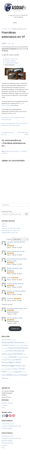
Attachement (8, 342)
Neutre (18, 359)
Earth (9, 278)
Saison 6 (4, 226)
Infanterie (17, 353)
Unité (9, 374)
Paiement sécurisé (7, 403)
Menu (15, 22)
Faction (3, 351)
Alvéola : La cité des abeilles (16, 291)
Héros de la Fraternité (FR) (16, 251)
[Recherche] (26, 214)
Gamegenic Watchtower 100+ (17, 308)
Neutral (13, 360)
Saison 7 (4, 224)
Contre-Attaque (24, 345)
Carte (26, 342)
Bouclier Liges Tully (11, 59)
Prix (6, 369)
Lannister (12, 357)
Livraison (4, 405)
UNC (3, 375)
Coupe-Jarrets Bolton (11, 63)
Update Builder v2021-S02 (10, 232)
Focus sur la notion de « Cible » (11, 228)
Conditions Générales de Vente (11, 426)
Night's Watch (15, 362)
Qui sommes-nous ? (8, 424)
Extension (24, 348)
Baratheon (19, 342)
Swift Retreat (10, 372)
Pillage (3, 369)
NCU (9, 360)
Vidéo (7, 378)
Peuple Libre (20, 365)
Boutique (10, 298)
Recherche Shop (7, 211)
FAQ (6, 351)
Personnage (8, 365)
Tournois (24, 372)
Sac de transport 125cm (15, 318)
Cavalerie (5, 345)
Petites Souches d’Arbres (15, 284)
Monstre (4, 360)
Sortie (22, 368)
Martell (26, 357)
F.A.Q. (3, 408)
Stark (4, 371)
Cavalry (12, 345)
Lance (7, 357)
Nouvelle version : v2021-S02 (11, 230)
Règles (9, 369)
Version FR (16, 375)
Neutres (5, 362)
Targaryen (17, 371)
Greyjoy (9, 354)
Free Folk (12, 350)
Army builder (13, 339)
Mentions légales (7, 428)
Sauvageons (15, 369)
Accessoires (6, 340)
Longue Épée (20, 357)
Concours (17, 345)
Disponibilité (13, 348)
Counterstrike (5, 348)
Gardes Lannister (10, 61)
